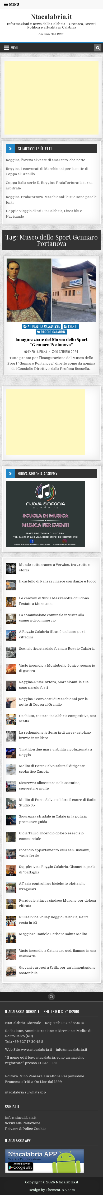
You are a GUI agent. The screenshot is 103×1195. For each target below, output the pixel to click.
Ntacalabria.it (51, 16)
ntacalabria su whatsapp (25, 1092)
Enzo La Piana (37, 351)
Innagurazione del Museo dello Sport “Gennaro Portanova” (51, 341)
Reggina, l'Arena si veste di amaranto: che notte (45, 160)
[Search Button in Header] (97, 47)
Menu (14, 4)
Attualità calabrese (44, 326)
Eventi (73, 326)
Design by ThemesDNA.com (52, 1190)
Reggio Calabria (53, 331)
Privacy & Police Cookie (25, 1129)
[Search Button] (51, 996)
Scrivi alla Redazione (22, 1123)
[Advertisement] (51, 98)
